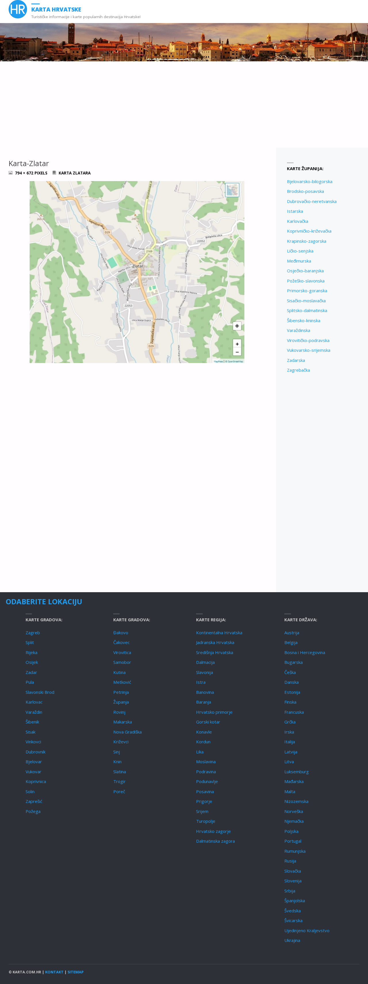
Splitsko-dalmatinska (307, 310)
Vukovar (33, 771)
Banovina (205, 692)
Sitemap (76, 971)
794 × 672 (24, 173)
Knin (117, 761)
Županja (121, 702)
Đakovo (120, 632)
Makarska (122, 722)
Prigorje (204, 801)
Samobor (122, 662)
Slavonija (204, 672)
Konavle (204, 732)
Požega (33, 811)
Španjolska (294, 900)
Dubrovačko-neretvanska (312, 201)
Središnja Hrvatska (214, 652)
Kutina (119, 672)
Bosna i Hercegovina (304, 652)
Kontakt (54, 971)
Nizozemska (296, 801)
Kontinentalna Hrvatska (219, 632)
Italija (289, 741)
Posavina (205, 791)
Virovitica (122, 652)
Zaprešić (34, 801)
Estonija (292, 692)
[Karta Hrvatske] (18, 9)
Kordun (203, 741)
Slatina (119, 771)
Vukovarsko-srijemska (308, 350)
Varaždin (34, 712)
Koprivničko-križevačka (309, 231)
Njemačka (294, 821)
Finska (290, 702)
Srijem (202, 811)
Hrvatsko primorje (214, 712)
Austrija (291, 632)
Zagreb (33, 632)
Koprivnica (36, 781)
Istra (201, 682)
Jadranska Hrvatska (215, 642)
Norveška (293, 811)
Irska (289, 732)
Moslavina (206, 761)
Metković (122, 682)
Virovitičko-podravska (308, 340)
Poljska (291, 831)
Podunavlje (207, 781)
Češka (290, 672)
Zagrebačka (298, 370)
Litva (289, 761)
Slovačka (292, 871)
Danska (291, 682)
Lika (200, 752)
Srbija (289, 891)
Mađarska (294, 781)
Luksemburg (296, 771)
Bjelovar (34, 761)
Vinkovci (33, 741)
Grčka (290, 722)
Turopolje (205, 821)
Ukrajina (292, 940)
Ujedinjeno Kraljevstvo (306, 930)
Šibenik (32, 722)
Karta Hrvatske (56, 9)
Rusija (290, 861)
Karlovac (34, 702)
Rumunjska (295, 851)
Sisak (30, 732)
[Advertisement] (184, 104)
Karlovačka (297, 221)
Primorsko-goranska (307, 290)
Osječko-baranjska (305, 270)
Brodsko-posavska (305, 191)
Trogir (119, 781)
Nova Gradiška (127, 732)
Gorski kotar (208, 722)
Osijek (32, 662)
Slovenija (293, 881)
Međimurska (299, 261)
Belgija (291, 642)
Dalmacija (205, 662)
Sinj (116, 752)
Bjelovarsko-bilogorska (309, 181)
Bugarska (293, 662)
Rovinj (119, 712)
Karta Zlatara (75, 173)
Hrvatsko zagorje (213, 831)
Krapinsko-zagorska (306, 241)
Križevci (121, 741)
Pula (30, 682)
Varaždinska (298, 330)
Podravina (206, 771)
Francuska (294, 712)
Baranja (203, 702)
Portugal (292, 841)
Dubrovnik (35, 752)
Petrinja (121, 692)
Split (30, 642)
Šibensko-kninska (303, 320)
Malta (289, 791)
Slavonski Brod (40, 692)
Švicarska (293, 920)
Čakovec (121, 642)
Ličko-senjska (300, 251)
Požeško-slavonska (306, 281)
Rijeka (31, 652)
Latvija (290, 752)
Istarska (295, 211)
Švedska (292, 910)
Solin (30, 791)
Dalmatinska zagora (215, 841)
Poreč (119, 791)
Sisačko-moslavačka (306, 300)
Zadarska (296, 360)
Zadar (31, 672)
